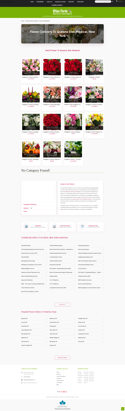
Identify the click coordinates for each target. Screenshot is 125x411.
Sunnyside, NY (25, 341)
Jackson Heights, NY (26, 345)
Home (32, 1)
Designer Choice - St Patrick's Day (73, 159)
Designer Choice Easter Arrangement (94, 132)
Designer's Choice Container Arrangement (94, 104)
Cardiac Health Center (56, 261)
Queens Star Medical (27, 280)
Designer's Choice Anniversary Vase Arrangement (31, 77)
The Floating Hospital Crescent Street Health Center (34, 249)
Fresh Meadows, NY (26, 330)
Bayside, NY (24, 318)
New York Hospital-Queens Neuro (87, 261)
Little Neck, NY (54, 334)
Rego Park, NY (82, 337)
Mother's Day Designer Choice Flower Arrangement (73, 104)
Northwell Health (25, 245)
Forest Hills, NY (82, 326)
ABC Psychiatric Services (85, 280)
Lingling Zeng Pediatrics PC (85, 257)
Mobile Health (53, 276)
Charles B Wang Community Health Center (89, 253)
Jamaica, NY (81, 330)
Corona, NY (24, 322)
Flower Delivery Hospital (32, 21)
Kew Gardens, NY (25, 334)
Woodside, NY (53, 341)
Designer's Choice (94, 77)
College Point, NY (83, 318)
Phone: (25, 211)
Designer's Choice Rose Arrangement (52, 77)
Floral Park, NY (25, 326)
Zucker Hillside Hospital (56, 245)
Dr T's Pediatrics (54, 284)
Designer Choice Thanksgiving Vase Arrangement (31, 159)
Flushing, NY (53, 326)
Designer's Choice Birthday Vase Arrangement (52, 104)
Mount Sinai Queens (83, 249)
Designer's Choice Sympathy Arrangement (31, 132)
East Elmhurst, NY (54, 322)
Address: (26, 208)
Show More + (62, 304)
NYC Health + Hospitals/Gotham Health (60, 268)
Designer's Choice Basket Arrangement (73, 132)
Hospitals (59, 378)
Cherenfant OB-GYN (55, 264)
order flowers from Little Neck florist (81, 199)
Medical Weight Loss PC (27, 268)
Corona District (82, 268)
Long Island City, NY (83, 334)
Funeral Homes (60, 380)
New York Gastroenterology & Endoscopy (61, 272)
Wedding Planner (60, 1)
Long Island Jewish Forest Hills (58, 287)
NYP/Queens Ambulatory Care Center (31, 264)
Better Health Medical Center (29, 276)
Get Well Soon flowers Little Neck (72, 191)
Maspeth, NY (24, 337)
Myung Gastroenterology (28, 261)
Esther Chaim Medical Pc (85, 284)
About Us (49, 1)
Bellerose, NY (53, 318)
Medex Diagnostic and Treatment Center (89, 287)
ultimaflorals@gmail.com (29, 379)
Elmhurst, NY (81, 322)
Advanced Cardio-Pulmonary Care (30, 272)
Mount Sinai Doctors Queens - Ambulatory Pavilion (62, 249)
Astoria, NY (81, 341)
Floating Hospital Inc (83, 245)
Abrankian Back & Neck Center (58, 253)
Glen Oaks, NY (53, 330)
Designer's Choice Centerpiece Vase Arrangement (31, 104)
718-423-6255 (27, 376)
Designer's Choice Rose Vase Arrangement (73, 77)
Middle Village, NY (54, 337)
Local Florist (59, 382)
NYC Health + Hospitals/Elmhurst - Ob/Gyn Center (91, 272)
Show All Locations (62, 357)
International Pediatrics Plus (85, 264)
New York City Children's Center (30, 291)
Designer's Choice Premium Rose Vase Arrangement (52, 132)
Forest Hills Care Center (27, 287)
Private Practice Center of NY (29, 253)
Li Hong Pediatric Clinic (56, 257)
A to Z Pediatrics (54, 280)
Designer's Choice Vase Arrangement (52, 159)
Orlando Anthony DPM (84, 276)
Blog (58, 384)
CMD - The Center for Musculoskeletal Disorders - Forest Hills (34, 284)
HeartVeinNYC (25, 257)
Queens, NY (53, 345)
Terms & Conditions (61, 376)
